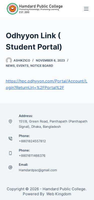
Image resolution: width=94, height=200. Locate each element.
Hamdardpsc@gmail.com (38, 170)
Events (23, 66)
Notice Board (41, 66)
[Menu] (86, 8)
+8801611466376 (32, 156)
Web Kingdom (58, 194)
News (10, 66)
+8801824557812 (32, 141)
